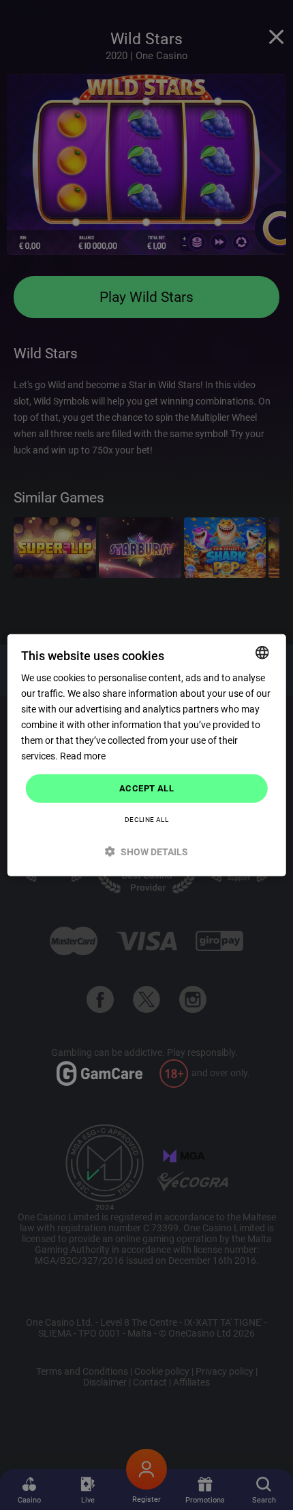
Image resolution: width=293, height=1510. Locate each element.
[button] (147, 851)
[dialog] (146, 755)
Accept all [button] (146, 788)
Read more (83, 756)
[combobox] (261, 652)
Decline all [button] (146, 819)
